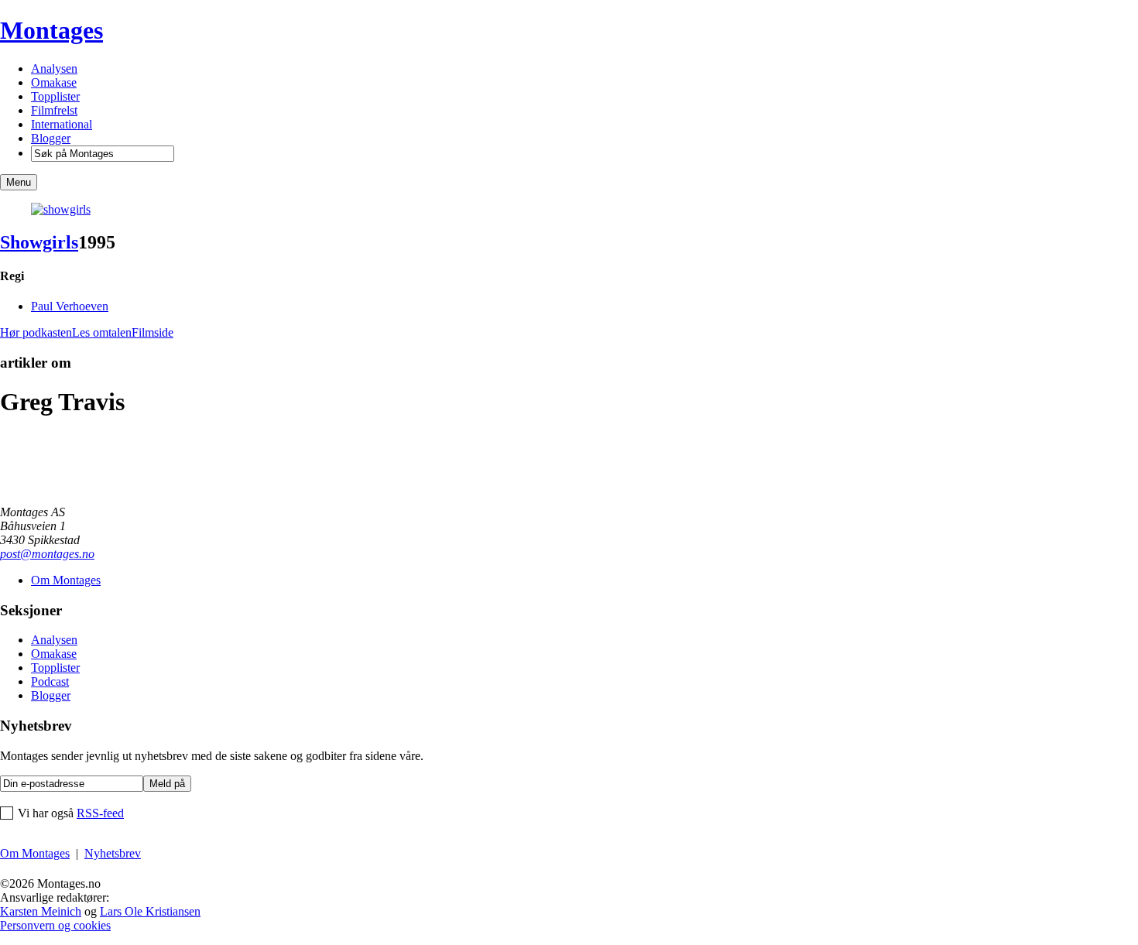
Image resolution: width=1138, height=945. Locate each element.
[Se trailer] (61, 209)
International (61, 124)
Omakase (54, 82)
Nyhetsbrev (112, 853)
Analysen (54, 68)
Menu (18, 182)
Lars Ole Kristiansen (150, 911)
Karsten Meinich (40, 911)
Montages (51, 30)
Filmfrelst (54, 110)
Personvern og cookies (55, 925)
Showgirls (39, 242)
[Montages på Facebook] (6, 869)
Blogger (50, 138)
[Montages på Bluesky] (22, 869)
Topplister (55, 96)
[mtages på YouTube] (39, 869)
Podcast (50, 681)
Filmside (152, 332)
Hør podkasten (36, 332)
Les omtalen (102, 332)
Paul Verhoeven (69, 306)
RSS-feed (100, 813)
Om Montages (66, 580)
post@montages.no (47, 553)
